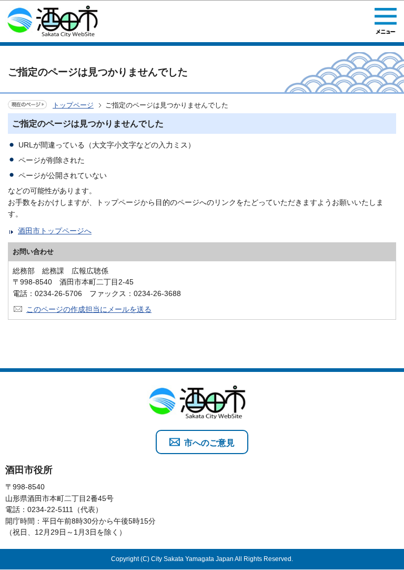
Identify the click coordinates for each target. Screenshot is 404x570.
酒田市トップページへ (55, 231)
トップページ (73, 105)
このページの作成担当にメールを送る (89, 309)
